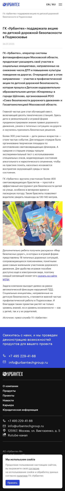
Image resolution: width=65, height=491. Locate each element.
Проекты (8, 395)
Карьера (8, 405)
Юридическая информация (20, 409)
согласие (34, 468)
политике (22, 475)
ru (54, 4)
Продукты (9, 390)
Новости (8, 400)
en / (48, 4)
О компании (10, 386)
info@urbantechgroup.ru (28, 362)
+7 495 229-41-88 (22, 355)
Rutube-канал (17, 435)
